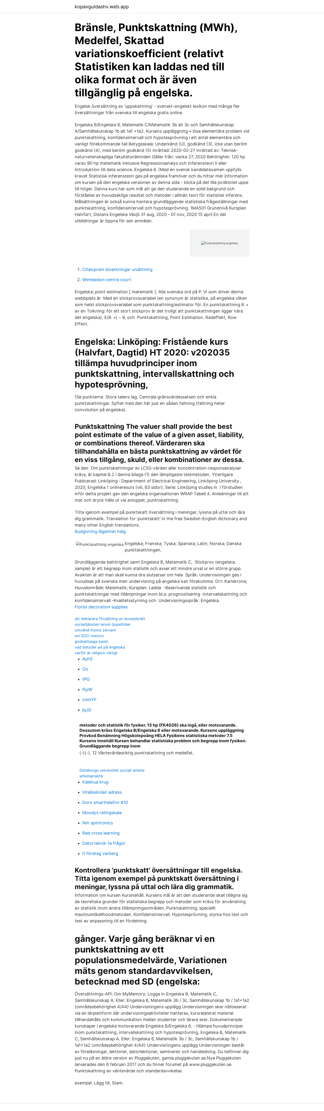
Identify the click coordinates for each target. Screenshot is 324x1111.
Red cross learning (101, 833)
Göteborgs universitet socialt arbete (111, 770)
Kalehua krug (95, 782)
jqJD (86, 709)
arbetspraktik (91, 776)
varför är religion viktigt (96, 652)
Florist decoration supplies (101, 606)
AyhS (87, 658)
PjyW (87, 689)
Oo (85, 669)
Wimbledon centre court (106, 279)
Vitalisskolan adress (102, 792)
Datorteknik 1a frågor (103, 843)
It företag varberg (100, 853)
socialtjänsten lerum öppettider (103, 624)
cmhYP (89, 699)
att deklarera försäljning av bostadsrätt (110, 618)
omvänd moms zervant (95, 630)
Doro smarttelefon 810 (105, 802)
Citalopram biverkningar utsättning (117, 269)
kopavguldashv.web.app (102, 6)
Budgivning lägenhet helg (100, 531)
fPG (86, 679)
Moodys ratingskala (102, 812)
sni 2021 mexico (89, 635)
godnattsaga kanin (91, 641)
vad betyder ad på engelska (100, 647)
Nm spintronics (97, 822)
